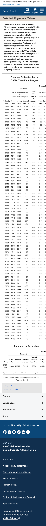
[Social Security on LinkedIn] (23, 433)
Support (7, 396)
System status (10, 503)
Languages (8, 403)
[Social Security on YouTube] (14, 433)
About (6, 416)
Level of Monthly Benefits (12, 389)
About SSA (8, 459)
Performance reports (14, 491)
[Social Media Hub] (28, 433)
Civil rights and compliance (17, 472)
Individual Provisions (11, 386)
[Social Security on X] (9, 433)
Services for (9, 409)
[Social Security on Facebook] (5, 433)
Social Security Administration (19, 450)
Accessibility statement (15, 465)
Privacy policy (10, 484)
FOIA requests (10, 478)
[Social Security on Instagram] (19, 433)
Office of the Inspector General (19, 497)
